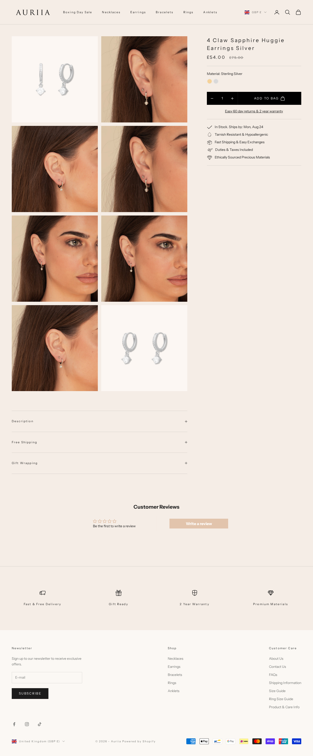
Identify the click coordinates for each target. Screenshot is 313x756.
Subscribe (30, 693)
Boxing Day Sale (77, 12)
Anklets (210, 12)
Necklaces (111, 12)
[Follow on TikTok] (39, 724)
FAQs (273, 674)
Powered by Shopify (139, 741)
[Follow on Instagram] (26, 724)
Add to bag (266, 98)
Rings (188, 12)
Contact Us (277, 666)
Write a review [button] (199, 523)
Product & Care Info (284, 707)
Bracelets (164, 12)
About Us (276, 658)
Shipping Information (285, 683)
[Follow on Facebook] (14, 724)
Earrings (138, 12)
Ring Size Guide (281, 699)
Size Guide (277, 691)
